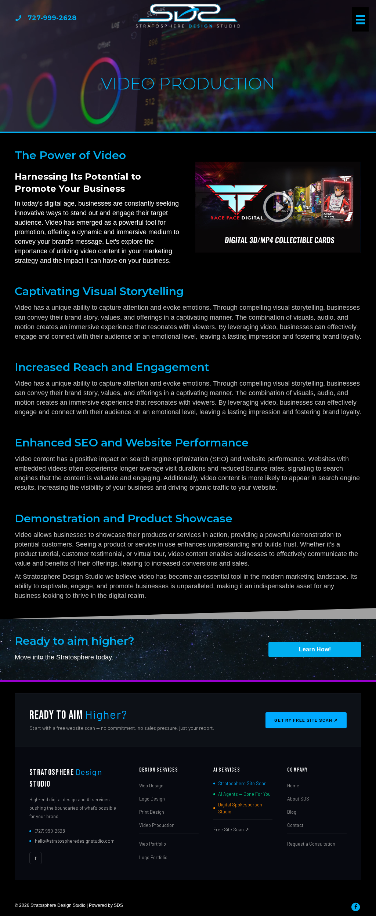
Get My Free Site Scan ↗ (306, 719)
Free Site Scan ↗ (231, 829)
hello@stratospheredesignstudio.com (75, 841)
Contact (295, 825)
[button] (278, 207)
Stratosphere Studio (65, 778)
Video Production (156, 825)
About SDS (298, 799)
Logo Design (152, 799)
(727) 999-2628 (50, 831)
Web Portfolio (152, 844)
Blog (291, 812)
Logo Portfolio (153, 857)
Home (293, 785)
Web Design (151, 785)
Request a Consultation (311, 844)
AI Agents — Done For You (244, 794)
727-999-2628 (52, 18)
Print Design (151, 812)
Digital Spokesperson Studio (240, 808)
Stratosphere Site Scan (242, 783)
